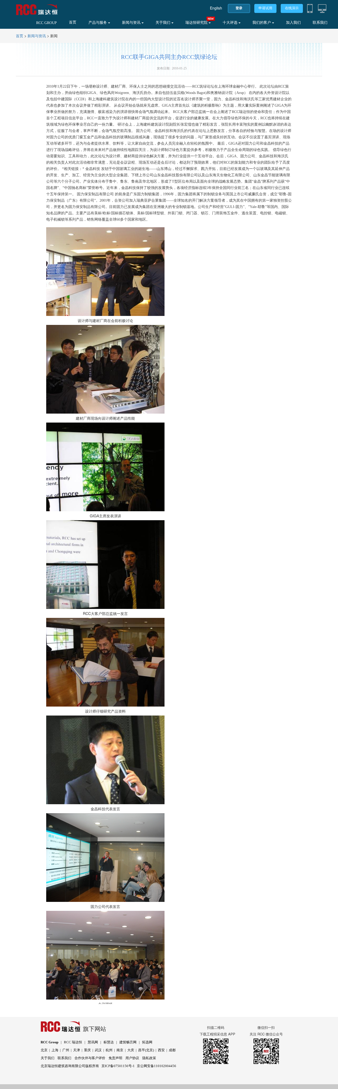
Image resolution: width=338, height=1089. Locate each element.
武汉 (98, 1050)
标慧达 (109, 1042)
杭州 (109, 1050)
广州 (65, 1050)
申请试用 (265, 8)
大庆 (130, 1050)
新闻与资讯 (132, 23)
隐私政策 (149, 1058)
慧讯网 (93, 1042)
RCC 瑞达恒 (73, 1042)
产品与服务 (98, 23)
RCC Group (49, 1042)
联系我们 (320, 23)
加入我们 (293, 23)
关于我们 (163, 23)
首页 (72, 22)
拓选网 (147, 1042)
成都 (172, 1050)
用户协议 (132, 1058)
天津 (76, 1050)
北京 (44, 1050)
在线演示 (292, 8)
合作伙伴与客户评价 (89, 1058)
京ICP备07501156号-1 (118, 1066)
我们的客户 (262, 23)
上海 (54, 1050)
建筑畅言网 (128, 1042)
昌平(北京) (146, 1050)
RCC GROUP (46, 23)
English (216, 8)
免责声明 (115, 1058)
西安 (161, 1050)
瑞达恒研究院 (197, 23)
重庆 (87, 1050)
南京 (119, 1050)
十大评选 (230, 23)
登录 (239, 8)
